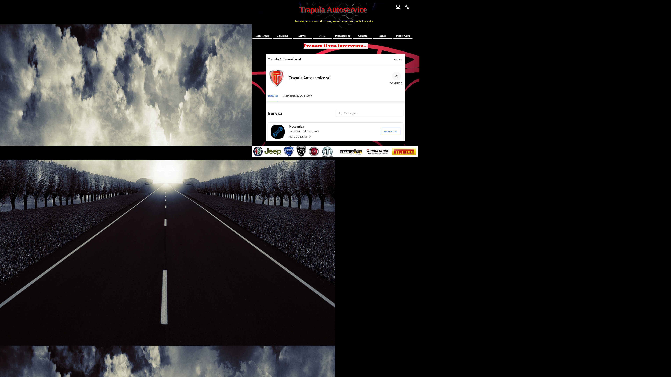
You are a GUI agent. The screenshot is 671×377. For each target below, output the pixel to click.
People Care (403, 35)
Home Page (262, 35)
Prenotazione (342, 35)
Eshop (382, 35)
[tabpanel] (335, 45)
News (322, 35)
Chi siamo (282, 35)
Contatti (362, 35)
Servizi (302, 35)
